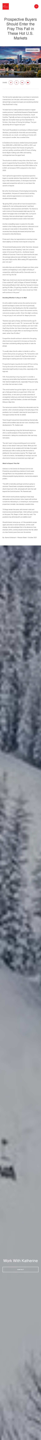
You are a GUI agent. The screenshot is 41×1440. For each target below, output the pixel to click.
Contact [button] (20, 1269)
